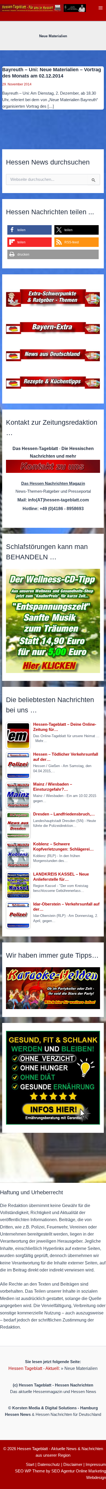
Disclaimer (72, 1464)
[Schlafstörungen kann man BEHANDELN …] (53, 621)
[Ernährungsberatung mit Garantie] (53, 1078)
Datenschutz (49, 1464)
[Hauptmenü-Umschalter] (100, 7)
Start (30, 1464)
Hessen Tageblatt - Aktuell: (34, 1368)
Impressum (96, 1464)
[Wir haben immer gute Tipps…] (53, 988)
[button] (29, 230)
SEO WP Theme (30, 1471)
